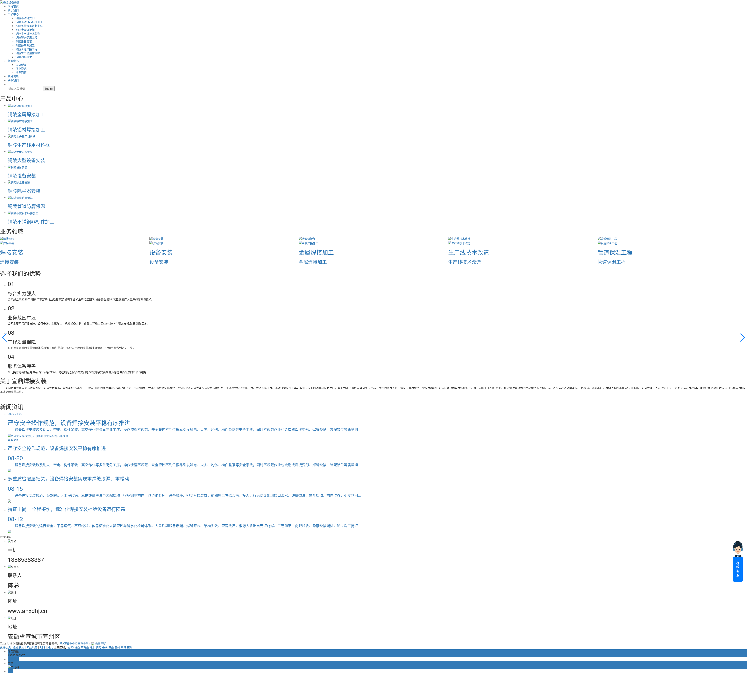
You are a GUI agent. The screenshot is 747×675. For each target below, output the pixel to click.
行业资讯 (21, 68)
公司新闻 (21, 65)
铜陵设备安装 (24, 41)
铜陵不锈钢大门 (25, 18)
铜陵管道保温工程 (26, 37)
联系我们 (13, 80)
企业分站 (18, 647)
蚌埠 (71, 647)
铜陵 (98, 647)
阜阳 (123, 647)
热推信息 (5, 647)
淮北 (92, 647)
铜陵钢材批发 (24, 57)
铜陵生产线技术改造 (28, 33)
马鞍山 (85, 647)
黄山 (111, 647)
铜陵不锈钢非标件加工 (29, 22)
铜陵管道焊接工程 (26, 49)
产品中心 (13, 14)
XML (50, 647)
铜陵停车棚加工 (25, 45)
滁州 (117, 647)
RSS (42, 647)
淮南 (77, 647)
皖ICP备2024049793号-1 (75, 643)
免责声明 (100, 643)
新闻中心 (13, 61)
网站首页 (13, 6)
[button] (4, 337)
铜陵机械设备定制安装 (29, 26)
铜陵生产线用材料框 (28, 53)
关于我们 (13, 10)
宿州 (129, 647)
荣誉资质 (13, 76)
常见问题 (21, 72)
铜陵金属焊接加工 (26, 30)
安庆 (105, 647)
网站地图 (31, 647)
